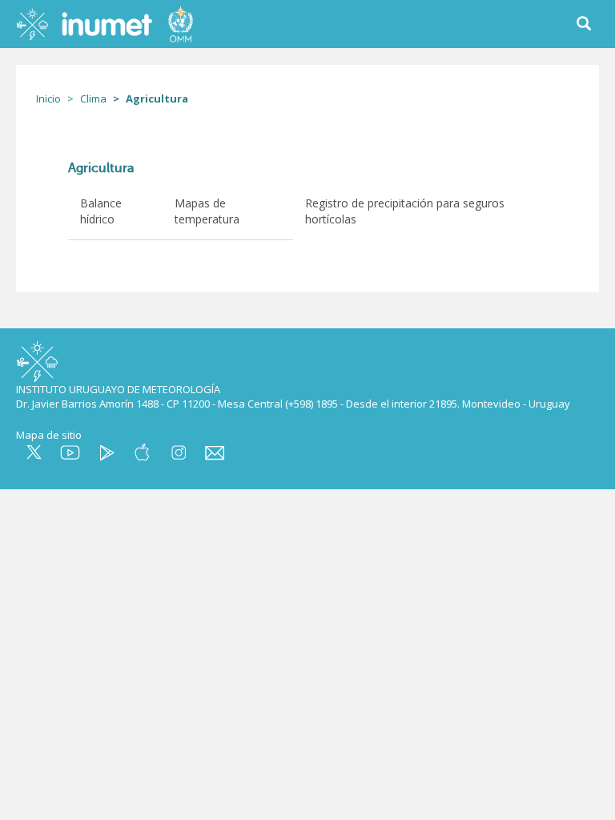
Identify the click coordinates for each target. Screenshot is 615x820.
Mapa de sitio (49, 435)
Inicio (48, 98)
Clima (93, 98)
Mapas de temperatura (207, 211)
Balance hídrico (101, 211)
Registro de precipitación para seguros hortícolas (404, 211)
